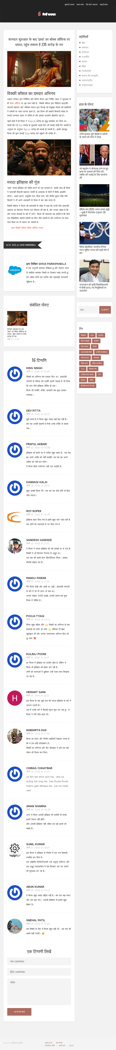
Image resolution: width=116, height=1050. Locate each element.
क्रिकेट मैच (93, 369)
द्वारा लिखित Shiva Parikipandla (46, 263)
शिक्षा (84, 66)
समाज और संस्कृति (90, 75)
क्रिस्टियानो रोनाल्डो (87, 386)
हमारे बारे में (48, 1043)
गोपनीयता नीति (50, 1046)
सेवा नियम (59, 1043)
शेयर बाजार (84, 346)
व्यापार (84, 61)
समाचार (85, 47)
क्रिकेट (83, 335)
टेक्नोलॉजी (86, 71)
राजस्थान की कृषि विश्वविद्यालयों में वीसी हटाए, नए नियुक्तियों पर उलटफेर (93, 287)
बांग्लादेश (96, 358)
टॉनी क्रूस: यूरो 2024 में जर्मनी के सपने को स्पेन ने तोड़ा (93, 135)
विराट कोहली (85, 341)
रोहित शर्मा (84, 363)
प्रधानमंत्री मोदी (86, 352)
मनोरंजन (85, 52)
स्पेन (99, 374)
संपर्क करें (62, 1046)
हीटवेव (83, 380)
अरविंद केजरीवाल (101, 352)
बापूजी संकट (104, 4)
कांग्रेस (96, 341)
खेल (83, 42)
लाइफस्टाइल (87, 85)
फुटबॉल (100, 335)
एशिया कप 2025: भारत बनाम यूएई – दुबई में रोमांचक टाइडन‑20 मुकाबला (94, 212)
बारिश (91, 380)
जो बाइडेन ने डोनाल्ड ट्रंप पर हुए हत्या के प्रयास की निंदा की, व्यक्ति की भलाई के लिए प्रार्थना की (93, 173)
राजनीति (85, 56)
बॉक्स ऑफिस (15, 103)
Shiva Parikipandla (27, 245)
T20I (83, 369)
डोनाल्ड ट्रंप (85, 358)
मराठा (41, 227)
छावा (12, 227)
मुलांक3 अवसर (69, 4)
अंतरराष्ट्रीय (87, 80)
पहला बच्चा (80, 4)
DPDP (71, 1046)
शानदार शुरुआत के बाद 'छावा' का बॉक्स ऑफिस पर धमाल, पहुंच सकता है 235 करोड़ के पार (16, 332)
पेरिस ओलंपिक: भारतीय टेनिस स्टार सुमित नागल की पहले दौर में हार (94, 249)
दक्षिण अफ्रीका (97, 363)
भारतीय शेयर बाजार (87, 374)
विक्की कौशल (20, 227)
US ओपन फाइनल (92, 4)
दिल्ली (95, 346)
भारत (92, 335)
